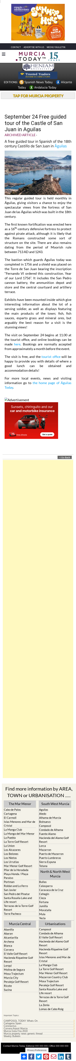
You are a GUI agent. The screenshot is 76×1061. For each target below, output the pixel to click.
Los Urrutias (11, 861)
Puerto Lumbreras (50, 857)
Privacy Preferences (36, 1050)
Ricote (8, 985)
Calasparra (46, 885)
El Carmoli (10, 817)
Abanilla (9, 929)
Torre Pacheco (12, 913)
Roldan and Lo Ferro (16, 885)
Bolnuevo (45, 821)
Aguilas (43, 809)
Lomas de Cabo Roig (51, 1009)
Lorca (42, 845)
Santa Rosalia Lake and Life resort (18, 899)
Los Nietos (10, 857)
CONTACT (16, 47)
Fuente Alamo (47, 833)
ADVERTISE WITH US (34, 47)
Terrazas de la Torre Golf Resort (18, 907)
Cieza (42, 898)
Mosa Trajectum (14, 973)
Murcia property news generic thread (23, 1034)
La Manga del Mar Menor (19, 833)
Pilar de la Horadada (16, 870)
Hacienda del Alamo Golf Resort (54, 839)
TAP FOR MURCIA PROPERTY (38, 95)
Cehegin (44, 894)
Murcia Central (20, 924)
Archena (9, 941)
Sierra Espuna (47, 861)
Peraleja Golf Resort (16, 981)
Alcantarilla (11, 937)
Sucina (8, 989)
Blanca (8, 945)
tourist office (51, 357)
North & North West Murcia (55, 874)
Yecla (42, 918)
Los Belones (11, 853)
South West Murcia (55, 804)
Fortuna (44, 902)
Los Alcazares (12, 849)
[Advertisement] (38, 619)
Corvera (9, 949)
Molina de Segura (14, 969)
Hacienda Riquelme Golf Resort (18, 959)
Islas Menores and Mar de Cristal (19, 823)
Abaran (8, 933)
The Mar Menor (20, 804)
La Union (9, 845)
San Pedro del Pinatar (17, 894)
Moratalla (45, 910)
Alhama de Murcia (50, 817)
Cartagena (10, 813)
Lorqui (8, 965)
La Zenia (44, 1005)
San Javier (10, 889)
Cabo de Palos (12, 809)
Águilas (61, 146)
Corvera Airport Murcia (15, 1028)
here (17, 344)
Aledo (42, 813)
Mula (42, 914)
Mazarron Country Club (53, 977)
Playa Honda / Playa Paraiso (16, 875)
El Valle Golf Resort (15, 953)
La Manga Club (13, 829)
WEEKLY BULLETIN (56, 47)
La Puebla (10, 837)
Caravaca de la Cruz (51, 889)
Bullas (43, 881)
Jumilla (43, 906)
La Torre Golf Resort (16, 841)
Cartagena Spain (12, 1023)
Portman (9, 881)
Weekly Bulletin (12, 1036)
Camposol (45, 825)
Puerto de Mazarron (51, 853)
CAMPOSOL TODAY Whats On (21, 1021)
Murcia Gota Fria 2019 (15, 1031)
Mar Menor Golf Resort (18, 865)
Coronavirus (10, 1026)
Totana (43, 865)
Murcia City (11, 977)
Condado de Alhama (51, 829)
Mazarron (45, 849)
